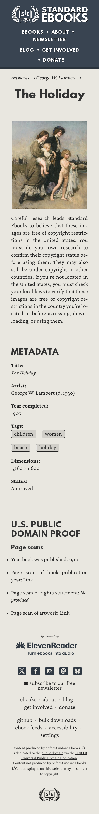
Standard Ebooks (49, 14)
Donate (53, 60)
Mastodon (63, 671)
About (60, 32)
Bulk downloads (57, 720)
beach (20, 447)
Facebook (35, 671)
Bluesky (77, 671)
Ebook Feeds (28, 727)
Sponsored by (49, 636)
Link (28, 579)
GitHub (24, 720)
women (53, 434)
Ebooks (32, 32)
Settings (49, 735)
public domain (52, 753)
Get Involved (60, 50)
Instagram (49, 671)
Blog (27, 50)
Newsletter (49, 39)
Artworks (20, 77)
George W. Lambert (56, 77)
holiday (47, 447)
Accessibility (63, 727)
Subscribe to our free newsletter (52, 686)
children (23, 434)
